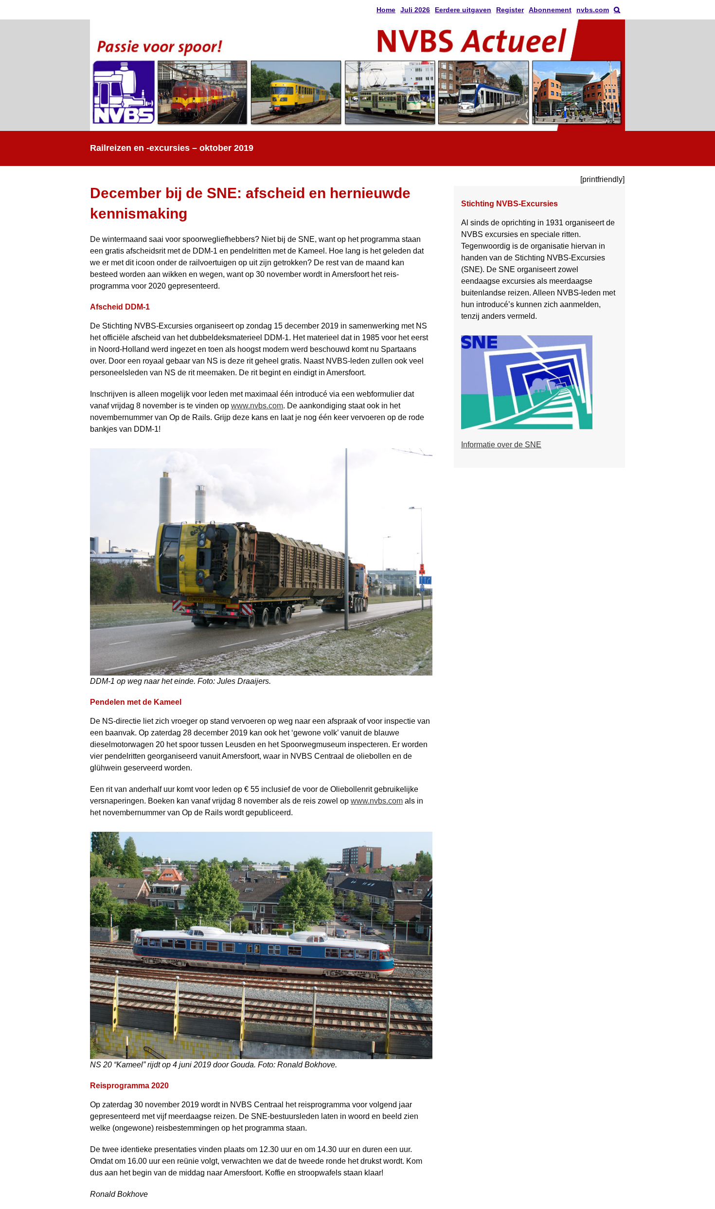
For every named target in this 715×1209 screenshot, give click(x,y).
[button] (617, 9)
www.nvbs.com (257, 406)
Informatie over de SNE (501, 444)
